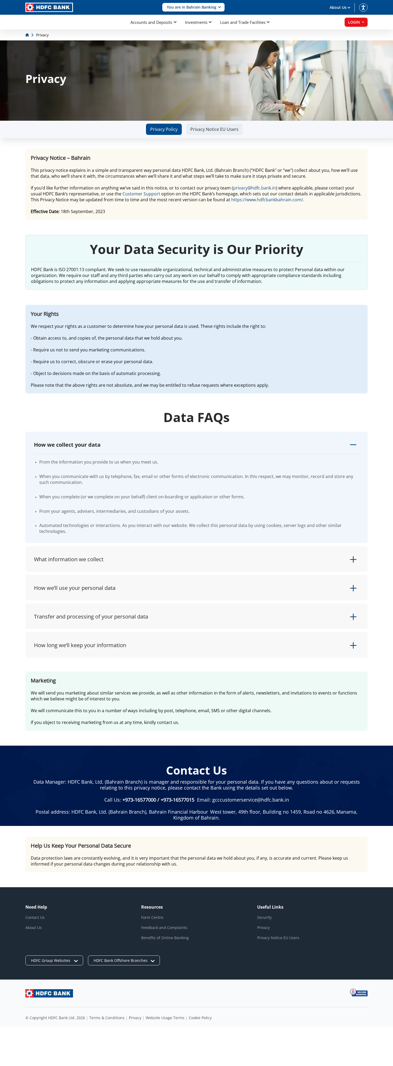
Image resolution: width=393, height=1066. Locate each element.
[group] (164, 129)
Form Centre (152, 917)
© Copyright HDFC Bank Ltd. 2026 (55, 1017)
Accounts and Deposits (151, 22)
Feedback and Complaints (164, 927)
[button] (193, 7)
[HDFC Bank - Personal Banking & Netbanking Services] (49, 993)
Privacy (263, 927)
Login (354, 22)
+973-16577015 (177, 799)
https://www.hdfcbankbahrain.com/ (267, 200)
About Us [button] (338, 7)
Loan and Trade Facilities (242, 22)
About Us (33, 927)
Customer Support (141, 194)
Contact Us (35, 917)
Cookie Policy (200, 1017)
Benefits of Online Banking (165, 937)
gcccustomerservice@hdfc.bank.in (250, 799)
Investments (196, 22)
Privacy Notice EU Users (214, 129)
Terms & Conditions (107, 1017)
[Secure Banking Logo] (359, 992)
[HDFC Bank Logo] (49, 7)
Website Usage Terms (165, 1017)
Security (264, 917)
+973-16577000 (139, 799)
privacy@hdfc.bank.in (254, 188)
